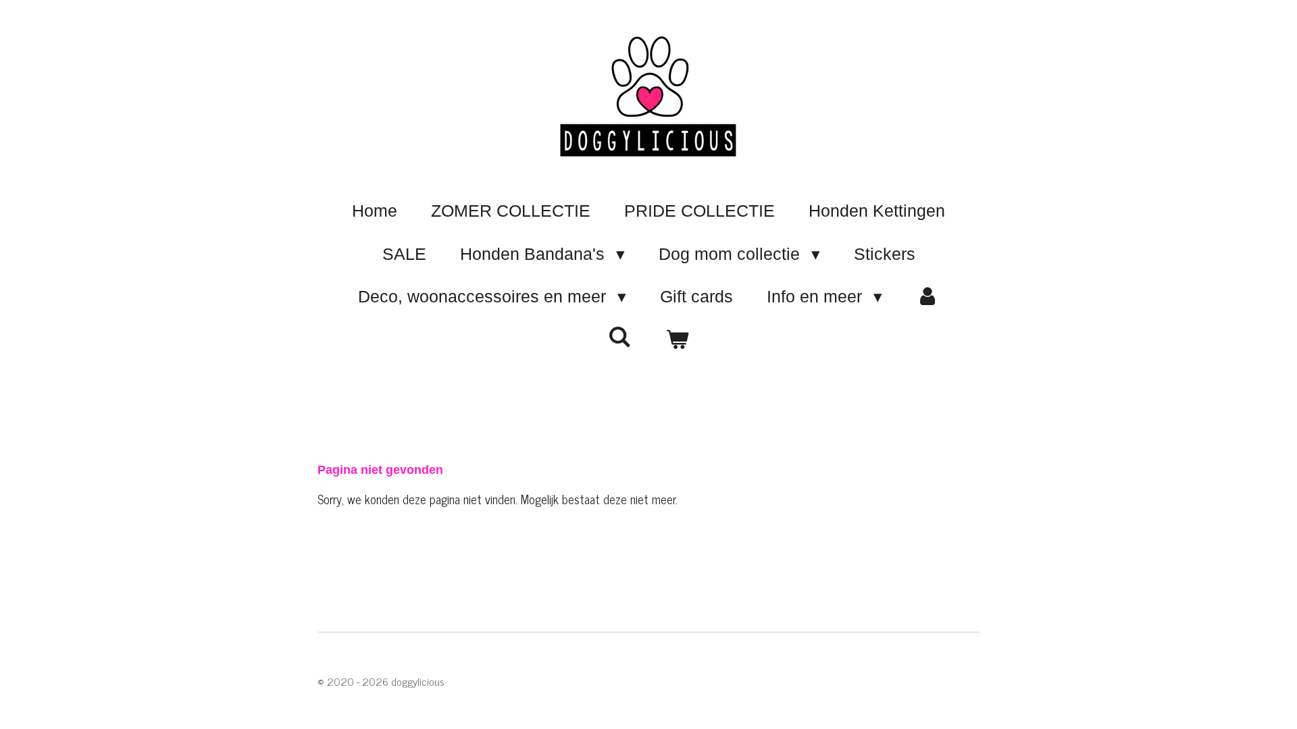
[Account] (927, 297)
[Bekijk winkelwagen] (677, 340)
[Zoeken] (619, 337)
